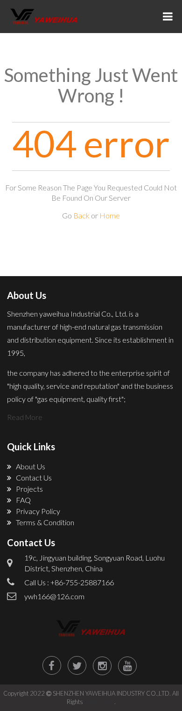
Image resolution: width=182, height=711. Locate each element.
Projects (29, 488)
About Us (30, 466)
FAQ (23, 499)
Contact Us (34, 477)
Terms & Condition (45, 522)
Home (109, 215)
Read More (24, 417)
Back (81, 215)
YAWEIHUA (99, 701)
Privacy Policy (38, 511)
